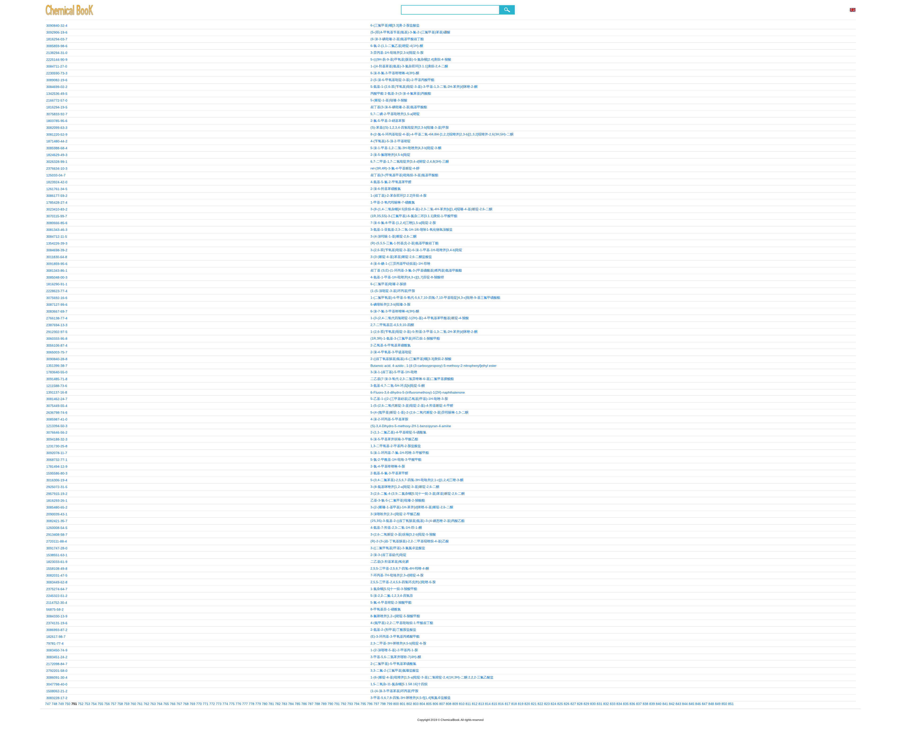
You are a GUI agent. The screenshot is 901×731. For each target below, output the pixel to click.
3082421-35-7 (56, 521)
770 (199, 704)
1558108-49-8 (56, 568)
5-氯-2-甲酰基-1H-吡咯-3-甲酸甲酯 (395, 459)
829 (586, 704)
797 (376, 704)
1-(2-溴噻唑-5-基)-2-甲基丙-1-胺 (394, 650)
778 (251, 704)
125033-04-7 (55, 175)
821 (534, 704)
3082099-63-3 (56, 128)
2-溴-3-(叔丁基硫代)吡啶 (388, 555)
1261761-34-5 (56, 189)
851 (731, 704)
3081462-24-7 (56, 399)
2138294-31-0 (56, 53)
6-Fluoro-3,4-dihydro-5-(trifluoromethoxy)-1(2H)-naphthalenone (417, 392)
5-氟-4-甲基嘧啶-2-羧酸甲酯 (391, 602)
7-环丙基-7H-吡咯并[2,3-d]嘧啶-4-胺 (397, 575)
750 (67, 704)
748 (54, 704)
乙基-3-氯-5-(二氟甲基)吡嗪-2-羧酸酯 (397, 500)
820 (527, 704)
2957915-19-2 (56, 494)
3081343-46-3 (56, 230)
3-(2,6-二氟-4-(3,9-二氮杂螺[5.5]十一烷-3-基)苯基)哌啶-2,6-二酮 (417, 493)
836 (632, 704)
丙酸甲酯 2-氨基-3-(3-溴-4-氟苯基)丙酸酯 (400, 93)
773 (218, 704)
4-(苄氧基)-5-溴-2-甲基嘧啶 (390, 141)
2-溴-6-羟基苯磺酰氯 (385, 189)
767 (179, 704)
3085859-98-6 (56, 46)
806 (435, 704)
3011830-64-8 (56, 257)
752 (81, 704)
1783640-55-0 (56, 372)
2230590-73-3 (56, 73)
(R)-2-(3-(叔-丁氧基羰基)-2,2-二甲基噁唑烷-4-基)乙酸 (409, 541)
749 (61, 704)
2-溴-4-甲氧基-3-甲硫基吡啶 (391, 352)
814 (488, 704)
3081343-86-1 (56, 270)
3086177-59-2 (56, 196)
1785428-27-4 (56, 202)
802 (409, 704)
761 (140, 704)
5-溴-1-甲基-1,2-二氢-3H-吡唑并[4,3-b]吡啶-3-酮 (405, 148)
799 (389, 704)
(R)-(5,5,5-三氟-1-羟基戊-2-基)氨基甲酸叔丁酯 (404, 243)
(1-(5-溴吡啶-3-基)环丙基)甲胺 (392, 291)
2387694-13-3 (56, 325)
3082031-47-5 (56, 575)
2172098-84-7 (56, 664)
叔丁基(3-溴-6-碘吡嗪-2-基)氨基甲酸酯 (398, 107)
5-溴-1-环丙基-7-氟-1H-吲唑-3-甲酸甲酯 (399, 453)
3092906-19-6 (56, 32)
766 (173, 704)
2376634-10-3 (56, 168)
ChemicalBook (70, 10)
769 (192, 704)
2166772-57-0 (56, 100)
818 (514, 704)
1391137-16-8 (56, 392)
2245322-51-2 (56, 596)
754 (94, 704)
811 (468, 704)
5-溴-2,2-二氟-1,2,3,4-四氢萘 (391, 595)
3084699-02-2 (56, 87)
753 (87, 704)
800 (396, 704)
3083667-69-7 (56, 311)
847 (704, 704)
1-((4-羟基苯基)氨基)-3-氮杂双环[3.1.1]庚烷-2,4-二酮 (409, 66)
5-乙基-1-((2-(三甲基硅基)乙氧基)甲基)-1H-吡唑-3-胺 (409, 399)
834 (619, 704)
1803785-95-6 (56, 121)
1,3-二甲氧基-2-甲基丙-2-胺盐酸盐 (395, 446)
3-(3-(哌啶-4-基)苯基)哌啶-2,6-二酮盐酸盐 (401, 257)
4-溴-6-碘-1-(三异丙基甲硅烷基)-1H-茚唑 (400, 263)
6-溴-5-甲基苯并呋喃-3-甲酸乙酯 (394, 439)
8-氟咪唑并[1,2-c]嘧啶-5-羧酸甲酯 (395, 616)
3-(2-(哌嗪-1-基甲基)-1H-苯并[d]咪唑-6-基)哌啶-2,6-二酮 (411, 507)
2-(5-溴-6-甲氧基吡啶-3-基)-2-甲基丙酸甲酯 (402, 80)
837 (639, 704)
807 (442, 704)
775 (232, 704)
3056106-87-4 (56, 345)
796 (370, 704)
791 (337, 704)
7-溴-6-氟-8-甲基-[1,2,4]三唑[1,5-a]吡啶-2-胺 (403, 223)
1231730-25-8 (56, 446)
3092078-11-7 (56, 453)
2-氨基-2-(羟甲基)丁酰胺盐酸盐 (393, 629)
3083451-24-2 (56, 657)
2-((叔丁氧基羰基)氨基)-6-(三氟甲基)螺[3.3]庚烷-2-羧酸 (410, 359)
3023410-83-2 (56, 209)
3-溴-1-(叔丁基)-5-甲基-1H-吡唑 (393, 372)
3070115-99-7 (56, 216)
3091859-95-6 (56, 264)
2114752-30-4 (56, 603)
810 (462, 704)
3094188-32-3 (56, 439)
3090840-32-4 (56, 25)
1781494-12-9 (56, 466)
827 (573, 704)
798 (383, 704)
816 (501, 704)
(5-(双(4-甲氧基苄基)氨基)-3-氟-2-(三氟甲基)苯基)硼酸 (410, 32)
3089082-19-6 (56, 80)
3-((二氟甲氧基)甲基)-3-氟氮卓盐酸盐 (397, 548)
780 (264, 704)
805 (429, 704)
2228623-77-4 (56, 291)
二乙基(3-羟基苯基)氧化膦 (389, 561)
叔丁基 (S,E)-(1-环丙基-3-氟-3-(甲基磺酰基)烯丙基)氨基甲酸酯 (416, 270)
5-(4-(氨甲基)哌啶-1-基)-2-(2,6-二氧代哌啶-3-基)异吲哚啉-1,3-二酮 (419, 412)
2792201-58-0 (56, 671)
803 (416, 704)
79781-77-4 (55, 643)
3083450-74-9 (56, 650)
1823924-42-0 (56, 182)
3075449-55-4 (56, 406)
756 (107, 704)
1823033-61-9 (56, 562)
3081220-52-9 (56, 134)
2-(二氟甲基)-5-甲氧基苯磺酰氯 (393, 664)
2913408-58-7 (56, 534)
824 (553, 704)
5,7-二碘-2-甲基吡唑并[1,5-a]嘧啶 (395, 114)
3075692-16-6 (56, 298)
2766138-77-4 (56, 318)
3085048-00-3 (56, 277)
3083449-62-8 (56, 582)
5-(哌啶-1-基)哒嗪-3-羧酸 (388, 100)
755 (100, 704)
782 (278, 704)
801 (402, 704)
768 (186, 704)
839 (652, 704)
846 (698, 704)
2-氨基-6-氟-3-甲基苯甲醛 (389, 473)
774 (225, 704)
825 (560, 704)
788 (317, 704)
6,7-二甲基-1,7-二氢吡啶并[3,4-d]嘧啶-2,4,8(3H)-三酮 (409, 161)
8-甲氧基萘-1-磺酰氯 (385, 609)
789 (324, 704)
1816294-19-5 (56, 107)
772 (212, 704)
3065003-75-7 (56, 352)
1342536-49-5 (56, 94)
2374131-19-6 (56, 623)
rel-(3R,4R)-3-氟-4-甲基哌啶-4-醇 (395, 168)
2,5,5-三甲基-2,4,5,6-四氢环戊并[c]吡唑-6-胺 (403, 582)
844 (685, 704)
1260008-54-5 (56, 528)
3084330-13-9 (56, 616)
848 (711, 704)
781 (271, 704)
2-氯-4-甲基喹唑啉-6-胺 (387, 466)
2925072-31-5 (56, 487)
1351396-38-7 (56, 365)
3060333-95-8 (56, 339)
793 (350, 704)
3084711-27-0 (56, 66)
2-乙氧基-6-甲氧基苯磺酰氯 (390, 345)
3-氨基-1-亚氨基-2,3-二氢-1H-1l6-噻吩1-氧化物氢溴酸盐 (411, 229)
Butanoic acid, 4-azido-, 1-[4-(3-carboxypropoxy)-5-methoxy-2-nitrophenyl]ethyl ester (433, 365)
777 (245, 704)
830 (593, 704)
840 (658, 704)
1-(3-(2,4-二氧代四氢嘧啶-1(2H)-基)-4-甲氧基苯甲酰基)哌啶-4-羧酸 (419, 318)
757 (113, 704)
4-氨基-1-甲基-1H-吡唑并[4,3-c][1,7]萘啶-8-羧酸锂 (407, 277)
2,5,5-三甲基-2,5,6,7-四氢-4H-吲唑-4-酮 (399, 568)
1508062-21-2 (56, 691)
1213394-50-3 (56, 426)
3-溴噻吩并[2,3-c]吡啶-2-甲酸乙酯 (395, 514)
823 (547, 704)
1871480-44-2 (56, 141)
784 (291, 704)
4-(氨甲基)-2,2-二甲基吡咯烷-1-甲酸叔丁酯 (401, 623)
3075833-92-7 (56, 114)
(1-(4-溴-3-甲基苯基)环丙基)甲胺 (394, 691)
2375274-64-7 (56, 589)
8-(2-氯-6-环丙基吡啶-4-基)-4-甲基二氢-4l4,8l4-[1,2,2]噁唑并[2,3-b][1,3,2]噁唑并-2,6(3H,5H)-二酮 (441, 134)
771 (205, 704)
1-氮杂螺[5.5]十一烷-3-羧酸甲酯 (393, 589)
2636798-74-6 (56, 412)
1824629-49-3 (56, 155)
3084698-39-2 (56, 250)
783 (284, 704)
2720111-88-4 (56, 541)
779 (258, 704)
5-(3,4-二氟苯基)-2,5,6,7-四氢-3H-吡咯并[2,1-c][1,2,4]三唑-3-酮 (416, 480)
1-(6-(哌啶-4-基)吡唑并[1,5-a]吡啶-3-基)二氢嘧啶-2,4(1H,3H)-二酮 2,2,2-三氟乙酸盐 (431, 677)
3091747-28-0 (56, 548)
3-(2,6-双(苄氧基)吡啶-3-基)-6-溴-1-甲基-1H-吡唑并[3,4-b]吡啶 (416, 250)
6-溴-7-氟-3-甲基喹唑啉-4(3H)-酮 (394, 311)
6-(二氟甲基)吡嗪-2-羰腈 (388, 284)
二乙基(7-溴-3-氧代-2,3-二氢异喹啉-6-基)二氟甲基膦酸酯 (412, 379)
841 (665, 704)
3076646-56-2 (56, 432)
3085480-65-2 (56, 507)
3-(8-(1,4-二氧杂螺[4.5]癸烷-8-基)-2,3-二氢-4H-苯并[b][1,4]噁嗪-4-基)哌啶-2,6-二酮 (431, 209)
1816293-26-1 (56, 500)
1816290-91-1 (56, 284)
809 (455, 704)
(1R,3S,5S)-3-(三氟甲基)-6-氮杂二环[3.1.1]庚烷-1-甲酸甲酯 (413, 216)
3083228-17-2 (56, 698)
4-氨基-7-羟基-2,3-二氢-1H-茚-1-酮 (396, 527)
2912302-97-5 (56, 332)
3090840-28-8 (56, 359)
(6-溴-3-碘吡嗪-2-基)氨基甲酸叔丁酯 (397, 39)
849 (718, 704)
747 (48, 704)
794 (356, 704)
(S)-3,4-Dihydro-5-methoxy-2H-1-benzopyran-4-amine (410, 426)
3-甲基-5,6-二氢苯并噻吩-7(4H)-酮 (395, 657)
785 (297, 704)
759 (127, 704)
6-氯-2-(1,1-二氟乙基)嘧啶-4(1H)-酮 (396, 46)
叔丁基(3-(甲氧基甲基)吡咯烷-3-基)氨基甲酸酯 (404, 175)
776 (238, 704)
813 (481, 704)
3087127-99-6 (56, 304)
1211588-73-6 (56, 386)
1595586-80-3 (56, 473)
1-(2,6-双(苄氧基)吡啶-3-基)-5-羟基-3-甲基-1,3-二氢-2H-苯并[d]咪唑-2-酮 (423, 331)
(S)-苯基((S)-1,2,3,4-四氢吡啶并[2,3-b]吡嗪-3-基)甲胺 (409, 127)
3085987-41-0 (56, 419)
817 (507, 704)
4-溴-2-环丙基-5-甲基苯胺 (389, 419)
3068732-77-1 (56, 460)
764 (159, 704)
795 (363, 704)
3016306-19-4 (56, 480)
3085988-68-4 (56, 148)
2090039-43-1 (56, 514)
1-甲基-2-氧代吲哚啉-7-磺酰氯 (392, 202)
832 (606, 704)
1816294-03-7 (56, 39)
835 (626, 704)
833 (612, 704)
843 (678, 704)
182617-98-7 (55, 637)
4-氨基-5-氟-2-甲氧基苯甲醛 (391, 182)
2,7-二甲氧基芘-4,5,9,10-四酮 (392, 325)
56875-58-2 (55, 609)
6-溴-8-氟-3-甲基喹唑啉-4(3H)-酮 (394, 73)
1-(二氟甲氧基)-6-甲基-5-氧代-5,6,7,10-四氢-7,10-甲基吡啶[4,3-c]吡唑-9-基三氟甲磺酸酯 (435, 297)
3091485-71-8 (56, 379)
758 (120, 704)
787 (310, 704)
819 (520, 704)
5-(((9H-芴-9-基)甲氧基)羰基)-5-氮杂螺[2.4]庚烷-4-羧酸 (410, 59)
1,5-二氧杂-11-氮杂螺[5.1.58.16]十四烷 (399, 684)
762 (146, 704)
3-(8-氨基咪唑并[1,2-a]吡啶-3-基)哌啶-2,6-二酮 (404, 487)
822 (540, 704)
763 (153, 704)
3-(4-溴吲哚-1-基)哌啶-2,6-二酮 (393, 236)
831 (599, 704)
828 (580, 704)
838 (645, 704)
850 (724, 704)
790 (330, 704)
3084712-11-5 (56, 236)
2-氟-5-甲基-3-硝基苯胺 (387, 120)
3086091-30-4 (56, 677)
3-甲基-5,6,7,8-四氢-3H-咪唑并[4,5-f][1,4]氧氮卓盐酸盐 (410, 698)
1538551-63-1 (56, 555)
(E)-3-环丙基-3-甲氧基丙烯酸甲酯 (395, 636)
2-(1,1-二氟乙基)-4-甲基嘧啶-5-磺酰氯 (398, 432)
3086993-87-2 (56, 630)
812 (474, 704)
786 (304, 704)
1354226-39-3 (56, 243)
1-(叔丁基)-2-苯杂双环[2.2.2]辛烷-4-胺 (398, 195)
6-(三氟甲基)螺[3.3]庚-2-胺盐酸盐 (395, 25)
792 (343, 704)
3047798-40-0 (56, 684)
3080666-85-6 (56, 223)
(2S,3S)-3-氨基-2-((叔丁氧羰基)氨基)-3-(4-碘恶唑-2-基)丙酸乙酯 (417, 521)
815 (494, 704)
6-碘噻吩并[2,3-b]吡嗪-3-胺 (390, 304)
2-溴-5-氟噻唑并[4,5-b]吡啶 (390, 155)
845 (691, 704)
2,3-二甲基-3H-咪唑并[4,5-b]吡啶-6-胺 (398, 643)
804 (422, 704)
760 (133, 704)
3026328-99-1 (56, 162)
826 (566, 704)
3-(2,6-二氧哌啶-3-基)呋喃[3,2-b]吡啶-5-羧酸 (403, 534)
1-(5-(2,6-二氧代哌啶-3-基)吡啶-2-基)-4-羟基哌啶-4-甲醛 (411, 405)
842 (672, 704)
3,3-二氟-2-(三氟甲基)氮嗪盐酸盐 (394, 670)
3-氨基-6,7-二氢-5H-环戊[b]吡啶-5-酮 (397, 385)
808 (448, 704)
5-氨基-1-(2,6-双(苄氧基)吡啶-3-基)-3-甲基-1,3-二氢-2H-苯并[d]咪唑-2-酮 (423, 86)
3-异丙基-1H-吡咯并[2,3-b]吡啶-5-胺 (397, 52)
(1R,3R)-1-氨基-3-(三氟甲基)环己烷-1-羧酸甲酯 (405, 338)
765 (166, 704)
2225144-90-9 (56, 59)
